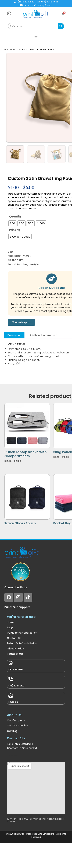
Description (14, 335)
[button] (36, 37)
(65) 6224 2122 (16, 685)
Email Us (13, 701)
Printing (14, 230)
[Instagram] (18, 597)
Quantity (15, 216)
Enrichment (14, 755)
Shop (15, 49)
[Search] (61, 26)
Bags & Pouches (17, 264)
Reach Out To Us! (51, 288)
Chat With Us (15, 669)
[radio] (12, 223)
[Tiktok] (28, 597)
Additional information (43, 335)
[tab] (14, 335)
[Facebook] (8, 597)
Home (7, 49)
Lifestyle (34, 264)
